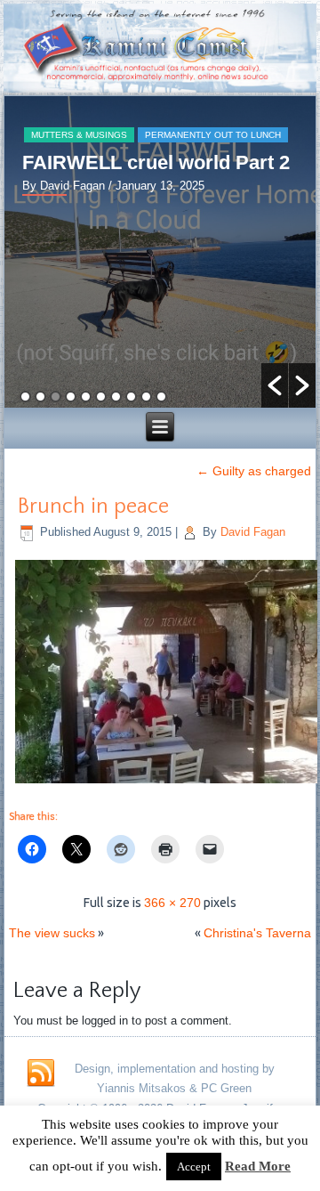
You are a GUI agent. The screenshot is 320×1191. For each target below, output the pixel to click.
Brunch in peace (93, 506)
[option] (160, 252)
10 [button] (161, 396)
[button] (274, 385)
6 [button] (101, 396)
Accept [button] (194, 1166)
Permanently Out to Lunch (213, 135)
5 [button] (86, 396)
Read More (258, 1166)
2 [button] (40, 396)
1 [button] (25, 396)
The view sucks (52, 933)
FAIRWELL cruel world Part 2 (156, 162)
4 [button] (70, 396)
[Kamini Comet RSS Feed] (41, 1073)
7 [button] (116, 396)
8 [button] (131, 396)
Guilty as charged (253, 471)
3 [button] (55, 396)
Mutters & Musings (79, 135)
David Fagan (252, 532)
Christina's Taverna (257, 933)
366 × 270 (172, 902)
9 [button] (146, 396)
